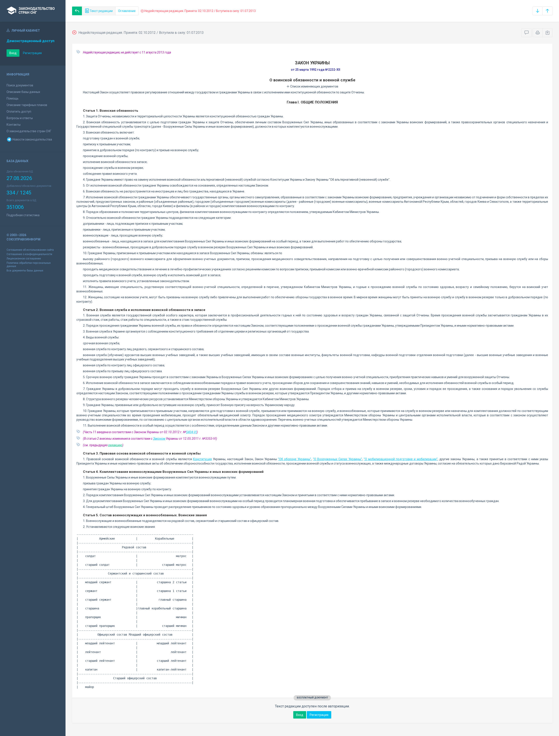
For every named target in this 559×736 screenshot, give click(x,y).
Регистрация (32, 53)
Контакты (14, 124)
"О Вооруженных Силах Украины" (337, 459)
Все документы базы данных (25, 270)
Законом (159, 438)
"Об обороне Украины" (294, 459)
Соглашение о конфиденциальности (29, 254)
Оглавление (127, 11)
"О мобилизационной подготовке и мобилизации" (401, 459)
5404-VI (191, 432)
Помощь (13, 98)
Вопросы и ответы (20, 118)
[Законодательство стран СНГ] (33, 11)
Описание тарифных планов (27, 105)
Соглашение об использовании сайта (30, 249)
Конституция (202, 459)
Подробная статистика (23, 215)
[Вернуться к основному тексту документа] (77, 11)
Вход (13, 53)
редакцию (115, 445)
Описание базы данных (23, 92)
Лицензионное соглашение (24, 258)
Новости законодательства (32, 139)
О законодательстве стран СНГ (29, 131)
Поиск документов (20, 85)
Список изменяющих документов (314, 86)
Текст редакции (101, 11)
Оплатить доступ (19, 111)
